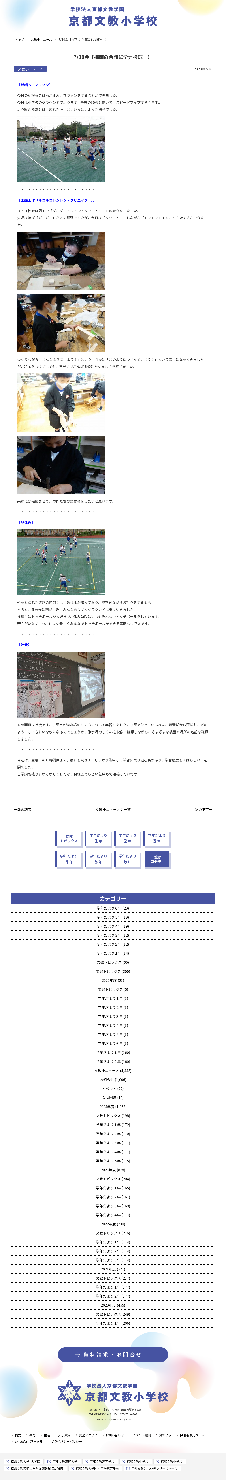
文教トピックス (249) (113, 1314)
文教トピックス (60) (113, 962)
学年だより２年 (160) (113, 1061)
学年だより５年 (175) (113, 1160)
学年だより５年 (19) (113, 917)
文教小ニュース (30, 69)
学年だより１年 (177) (113, 1287)
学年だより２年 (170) (113, 1133)
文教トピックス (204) (113, 1178)
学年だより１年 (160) (113, 1052)
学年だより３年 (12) (113, 935)
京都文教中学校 (137, 1461)
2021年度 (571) (113, 1269)
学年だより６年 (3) (113, 1043)
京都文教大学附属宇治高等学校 (97, 1468)
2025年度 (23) (113, 980)
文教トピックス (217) (113, 1278)
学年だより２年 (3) (113, 1007)
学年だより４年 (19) (113, 926)
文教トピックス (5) (113, 989)
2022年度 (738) (113, 1223)
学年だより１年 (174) (113, 1242)
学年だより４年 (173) (113, 1214)
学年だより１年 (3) (113, 998)
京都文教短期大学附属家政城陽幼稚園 (37, 1468)
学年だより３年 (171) (113, 1142)
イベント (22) (113, 1088)
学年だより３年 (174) (113, 1260)
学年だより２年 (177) (113, 1296)
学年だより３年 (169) (113, 1205)
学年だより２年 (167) (113, 1196)
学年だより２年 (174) (113, 1251)
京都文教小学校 (171, 1461)
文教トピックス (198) (113, 1115)
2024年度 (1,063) (113, 1106)
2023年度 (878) (113, 1169)
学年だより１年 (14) (113, 953)
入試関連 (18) (113, 1097)
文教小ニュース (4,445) (113, 1070)
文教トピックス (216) (113, 1232)
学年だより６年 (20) (113, 908)
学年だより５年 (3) (113, 1034)
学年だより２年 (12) (113, 944)
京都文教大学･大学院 (25, 1461)
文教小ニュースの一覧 (113, 809)
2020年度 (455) (113, 1305)
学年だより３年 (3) (113, 1016)
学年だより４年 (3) (113, 1025)
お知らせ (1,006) (113, 1079)
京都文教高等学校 (102, 1461)
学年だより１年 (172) (113, 1124)
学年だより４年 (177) (113, 1151)
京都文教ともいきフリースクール (154, 1468)
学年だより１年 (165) (113, 1187)
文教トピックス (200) (113, 971)
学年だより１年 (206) (113, 1323)
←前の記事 (22, 809)
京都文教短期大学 (65, 1461)
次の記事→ (203, 809)
